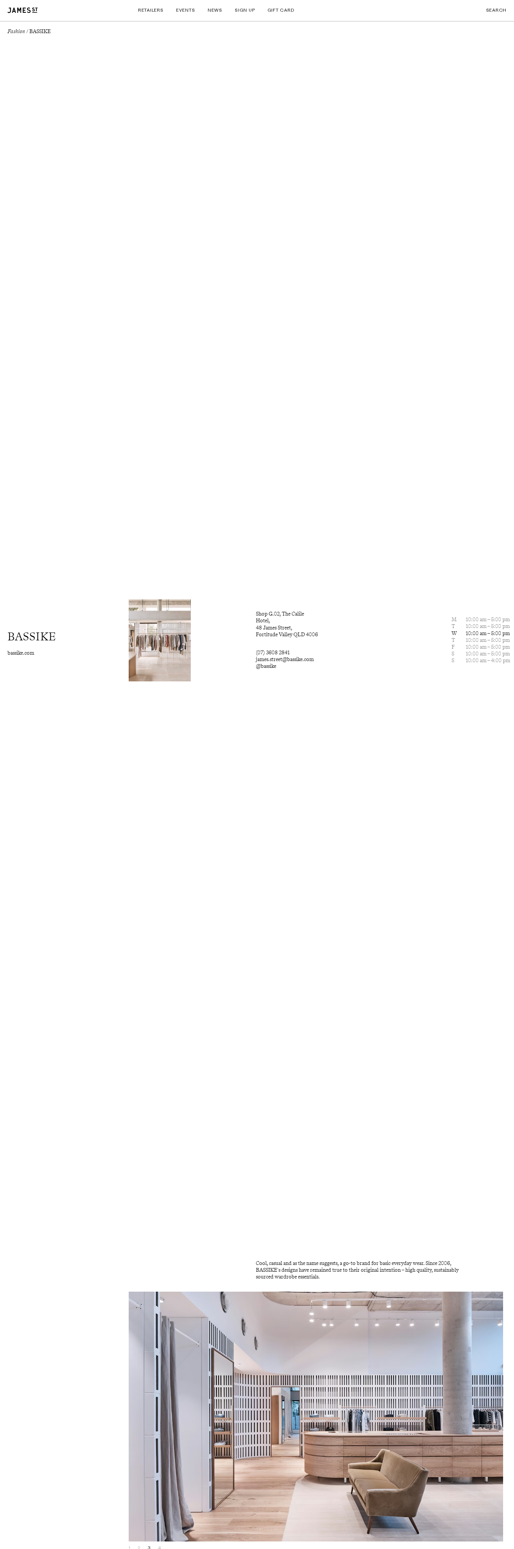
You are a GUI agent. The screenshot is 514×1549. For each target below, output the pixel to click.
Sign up (245, 10)
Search (496, 10)
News (215, 10)
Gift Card (281, 10)
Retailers (150, 10)
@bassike (266, 666)
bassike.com (21, 653)
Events (185, 10)
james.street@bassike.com (285, 659)
